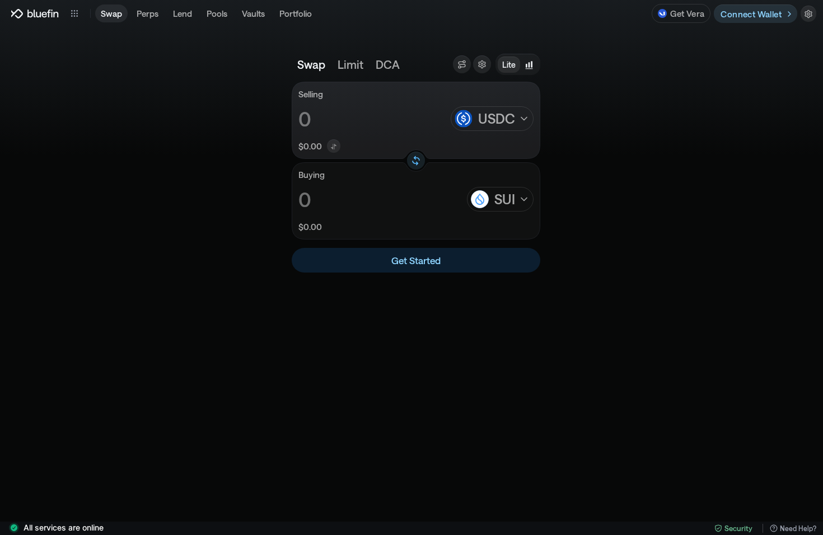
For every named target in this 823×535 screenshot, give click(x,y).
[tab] (311, 64)
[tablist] (518, 64)
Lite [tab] (509, 64)
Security (738, 528)
